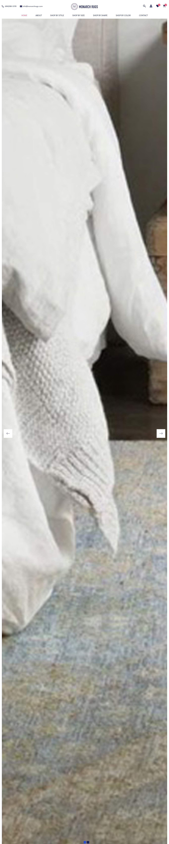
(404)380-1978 (10, 6)
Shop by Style (57, 15)
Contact (143, 15)
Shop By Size (78, 15)
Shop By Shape (100, 15)
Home (24, 15)
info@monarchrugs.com (33, 6)
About (39, 15)
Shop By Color (123, 15)
